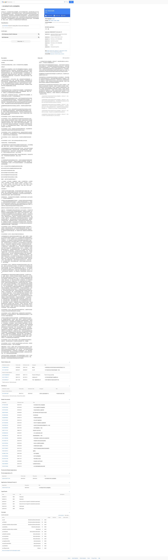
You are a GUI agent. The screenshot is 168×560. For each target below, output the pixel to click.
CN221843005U (5, 463)
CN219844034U (5, 427)
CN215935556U (5, 443)
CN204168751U (5, 450)
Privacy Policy (94, 558)
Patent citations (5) (50, 50)
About (69, 558)
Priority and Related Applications (56, 52)
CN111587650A (5, 438)
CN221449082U (5, 461)
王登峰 (55, 20)
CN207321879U (5, 445)
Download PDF (49, 15)
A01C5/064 (5, 25)
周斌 (49, 20)
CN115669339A (5, 422)
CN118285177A (5, 440)
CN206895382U (5, 417)
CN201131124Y (5, 430)
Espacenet (53, 53)
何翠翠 (52, 20)
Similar (64, 15)
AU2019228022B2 (5, 374)
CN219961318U (5, 458)
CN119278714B (5, 393)
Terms (88, 558)
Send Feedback (75, 558)
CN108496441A (5, 432)
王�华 (58, 20)
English (53, 18)
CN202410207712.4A (6, 478)
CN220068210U (5, 435)
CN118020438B (5, 404)
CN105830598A (5, 415)
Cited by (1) (57, 50)
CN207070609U (5, 412)
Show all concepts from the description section (11, 550)
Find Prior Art (57, 15)
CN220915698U (5, 466)
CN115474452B (5, 420)
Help (99, 558)
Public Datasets (83, 558)
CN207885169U (5, 425)
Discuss (62, 53)
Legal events (61, 50)
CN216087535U (5, 379)
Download (62, 515)
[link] (15, 25)
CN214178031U (5, 377)
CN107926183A (5, 409)
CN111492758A (5, 369)
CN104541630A (5, 407)
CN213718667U (5, 448)
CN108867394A (5, 367)
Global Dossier (58, 53)
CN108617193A (5, 453)
